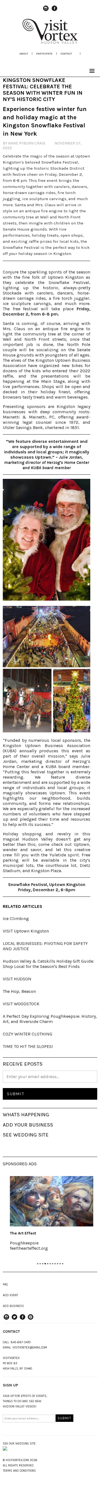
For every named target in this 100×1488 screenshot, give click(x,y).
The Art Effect (21, 1233)
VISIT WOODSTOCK (21, 1003)
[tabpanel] (50, 1217)
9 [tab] (57, 1263)
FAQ (5, 1284)
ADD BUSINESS (13, 1306)
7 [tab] (52, 1263)
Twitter (14, 1319)
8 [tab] (55, 1263)
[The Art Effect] (50, 1201)
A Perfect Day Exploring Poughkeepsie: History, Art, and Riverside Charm (50, 1019)
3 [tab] (42, 1263)
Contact (66, 53)
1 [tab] (37, 1263)
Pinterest (30, 1319)
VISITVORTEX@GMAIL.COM (29, 1347)
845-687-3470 (21, 1342)
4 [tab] (45, 1263)
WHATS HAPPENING (26, 1115)
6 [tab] (50, 1263)
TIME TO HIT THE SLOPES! (28, 1046)
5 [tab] (47, 1263)
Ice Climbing (16, 918)
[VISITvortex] (50, 42)
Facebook (22, 1319)
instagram (6, 1319)
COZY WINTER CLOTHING (27, 1034)
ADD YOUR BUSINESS (28, 1125)
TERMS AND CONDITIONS (19, 1470)
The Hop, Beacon (19, 991)
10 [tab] (60, 1263)
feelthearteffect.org (27, 1248)
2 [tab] (40, 1263)
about (23, 53)
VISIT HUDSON (17, 978)
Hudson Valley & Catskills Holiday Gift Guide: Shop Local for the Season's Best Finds (48, 964)
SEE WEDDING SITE (26, 1135)
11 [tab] (62, 1263)
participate (44, 53)
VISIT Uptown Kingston (26, 931)
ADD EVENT (10, 1295)
